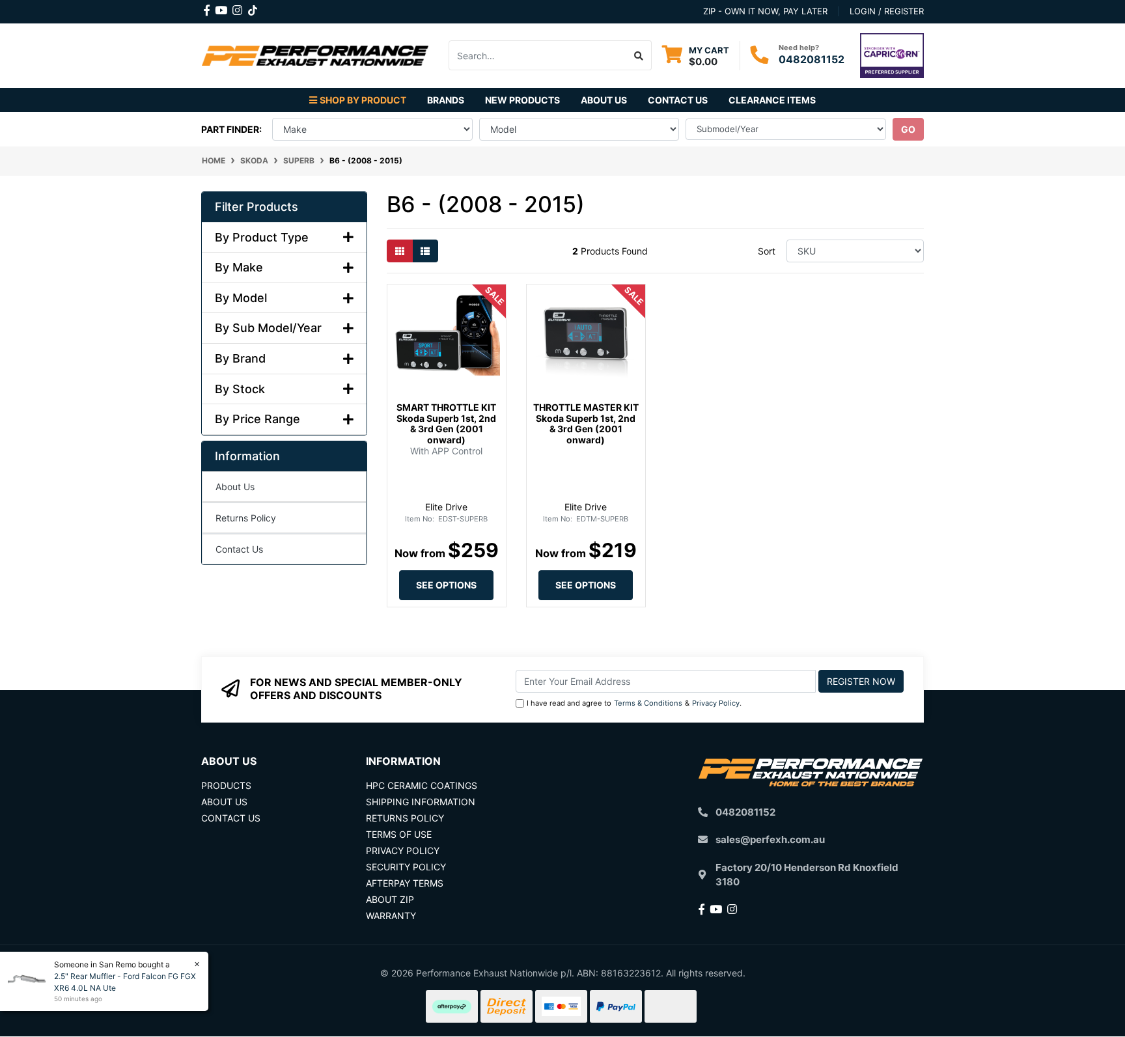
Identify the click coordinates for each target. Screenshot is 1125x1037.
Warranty (391, 915)
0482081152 (811, 59)
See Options (446, 584)
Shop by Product (363, 99)
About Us (604, 99)
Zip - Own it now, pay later (765, 11)
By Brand (240, 358)
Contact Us (678, 99)
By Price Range (257, 419)
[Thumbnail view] (400, 251)
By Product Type (262, 237)
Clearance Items (772, 99)
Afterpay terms (404, 883)
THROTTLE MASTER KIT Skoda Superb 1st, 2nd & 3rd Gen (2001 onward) (586, 423)
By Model (241, 298)
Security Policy (406, 866)
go (908, 129)
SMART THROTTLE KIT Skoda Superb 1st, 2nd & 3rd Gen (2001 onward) (446, 423)
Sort (766, 250)
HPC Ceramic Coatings (421, 785)
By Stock (240, 389)
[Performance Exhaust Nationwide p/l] (315, 54)
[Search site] (639, 55)
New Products (522, 99)
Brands (445, 99)
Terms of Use (399, 834)
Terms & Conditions (648, 703)
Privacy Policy (716, 703)
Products (226, 785)
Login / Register (887, 11)
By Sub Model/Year (268, 328)
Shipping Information (420, 801)
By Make (239, 267)
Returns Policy (245, 517)
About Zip (390, 899)
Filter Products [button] (256, 207)
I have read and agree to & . (634, 703)
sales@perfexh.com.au (770, 839)
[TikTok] (252, 8)
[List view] (425, 251)
